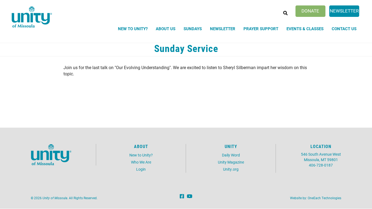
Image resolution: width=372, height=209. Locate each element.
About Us (165, 28)
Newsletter (344, 11)
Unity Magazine (231, 162)
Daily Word (231, 155)
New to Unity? (133, 28)
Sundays (193, 28)
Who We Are (141, 162)
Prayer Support (260, 28)
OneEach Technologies (324, 198)
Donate (310, 11)
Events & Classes (305, 28)
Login (141, 169)
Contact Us (344, 28)
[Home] (31, 17)
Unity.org (231, 169)
